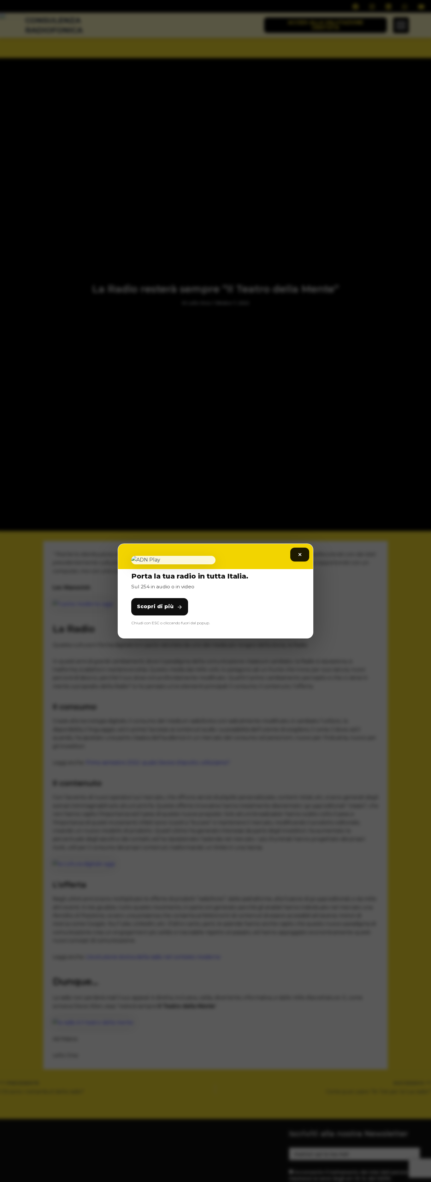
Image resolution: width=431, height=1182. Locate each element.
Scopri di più (155, 606)
